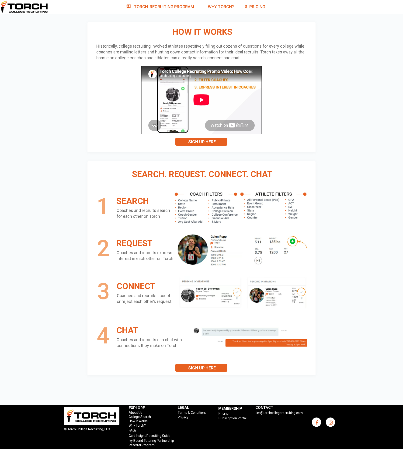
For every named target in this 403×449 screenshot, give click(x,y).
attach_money (246, 6)
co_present (128, 6)
